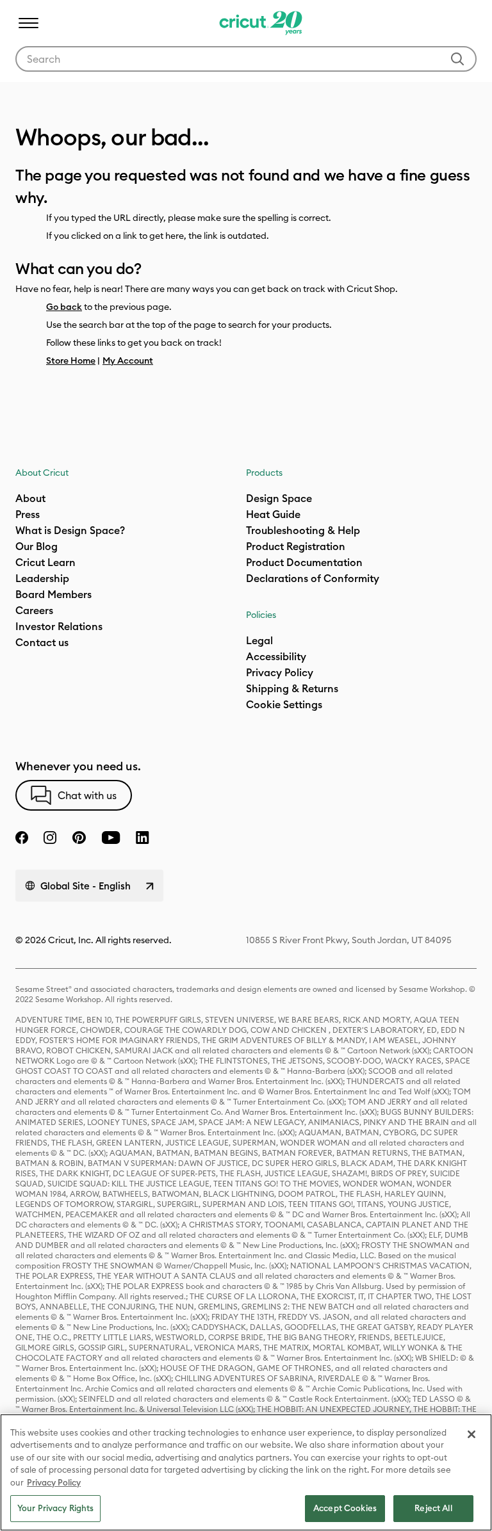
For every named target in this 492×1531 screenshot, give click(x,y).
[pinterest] (79, 837)
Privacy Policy (54, 1482)
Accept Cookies (345, 1508)
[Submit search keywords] (457, 59)
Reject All (433, 1508)
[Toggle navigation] (28, 23)
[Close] (471, 1434)
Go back (64, 306)
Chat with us (87, 795)
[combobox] (246, 59)
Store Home (70, 360)
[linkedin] (142, 837)
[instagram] (50, 837)
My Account (127, 360)
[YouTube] (110, 837)
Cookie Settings (284, 704)
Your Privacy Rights (55, 1508)
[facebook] (21, 837)
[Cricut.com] (259, 23)
